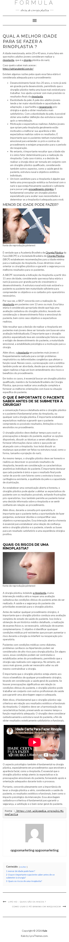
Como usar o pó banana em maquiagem (36, 906)
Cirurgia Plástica (54, 252)
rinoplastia (8, 60)
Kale (45, 930)
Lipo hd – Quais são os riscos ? (27, 902)
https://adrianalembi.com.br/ (18, 68)
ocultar (23, 867)
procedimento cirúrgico (41, 189)
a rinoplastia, (40, 592)
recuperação (45, 106)
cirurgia (27, 60)
